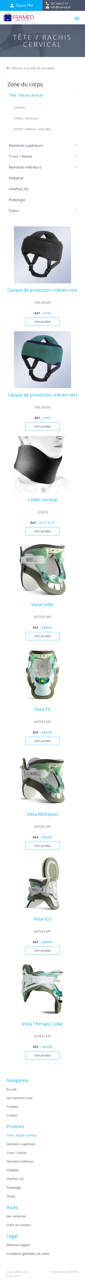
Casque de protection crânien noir (42, 290)
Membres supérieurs (26, 145)
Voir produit (42, 321)
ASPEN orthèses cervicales (32, 129)
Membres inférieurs (25, 167)
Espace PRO (24, 5)
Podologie (17, 199)
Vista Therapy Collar (42, 1024)
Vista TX (42, 709)
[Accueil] (18, 17)
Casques (20, 107)
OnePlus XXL (19, 189)
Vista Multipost (42, 814)
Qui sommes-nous (20, 1098)
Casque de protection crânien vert (43, 395)
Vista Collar (42, 604)
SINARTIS (72, 1272)
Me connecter (16, 1216)
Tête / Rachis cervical (26, 95)
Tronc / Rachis (20, 156)
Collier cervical (42, 500)
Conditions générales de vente (28, 1254)
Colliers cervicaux (26, 118)
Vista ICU (42, 919)
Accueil (11, 1089)
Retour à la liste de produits (33, 68)
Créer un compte (18, 1225)
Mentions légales (19, 1245)
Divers (14, 210)
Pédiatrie (16, 178)
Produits (12, 1107)
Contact (12, 1115)
